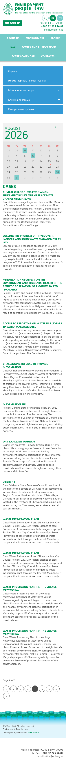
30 (57, 172)
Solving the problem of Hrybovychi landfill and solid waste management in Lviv (32, 239)
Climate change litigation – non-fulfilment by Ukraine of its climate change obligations (28, 195)
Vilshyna (9, 482)
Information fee (14, 404)
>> (59, 127)
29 (24, 150)
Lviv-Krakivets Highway (19, 441)
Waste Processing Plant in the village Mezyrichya (29, 588)
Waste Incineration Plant (21, 519)
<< (55, 127)
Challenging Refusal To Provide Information (25, 365)
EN (60, 18)
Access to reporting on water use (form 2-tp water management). (33, 325)
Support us (12, 23)
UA (52, 18)
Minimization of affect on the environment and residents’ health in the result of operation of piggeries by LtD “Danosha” (32, 284)
